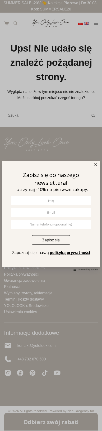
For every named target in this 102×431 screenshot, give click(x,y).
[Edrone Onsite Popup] (51, 215)
